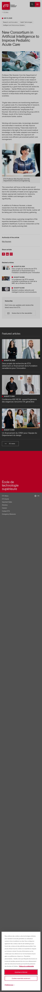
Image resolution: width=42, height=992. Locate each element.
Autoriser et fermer (21, 972)
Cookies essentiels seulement (21, 978)
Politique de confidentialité (26, 966)
